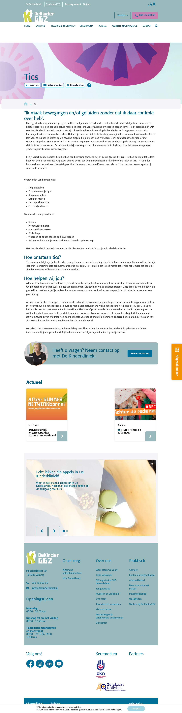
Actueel (102, 26)
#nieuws (33, 425)
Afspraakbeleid (137, 580)
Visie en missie (103, 609)
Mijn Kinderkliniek (72, 578)
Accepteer (136, 708)
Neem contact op (140, 353)
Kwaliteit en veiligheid (107, 594)
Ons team (101, 599)
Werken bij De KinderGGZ (124, 26)
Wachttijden (135, 599)
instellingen (115, 710)
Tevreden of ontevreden (108, 604)
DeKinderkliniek (34, 4)
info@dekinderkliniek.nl (45, 588)
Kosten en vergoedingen (142, 575)
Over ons (40, 26)
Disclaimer (101, 623)
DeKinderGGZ (53, 4)
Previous (42, 531)
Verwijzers (122, 15)
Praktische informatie (62, 26)
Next (54, 531)
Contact (147, 26)
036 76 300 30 (147, 15)
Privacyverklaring (137, 594)
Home (27, 26)
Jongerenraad (103, 588)
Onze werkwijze (104, 575)
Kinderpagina (86, 26)
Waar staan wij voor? (107, 570)
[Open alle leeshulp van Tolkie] (89, 85)
